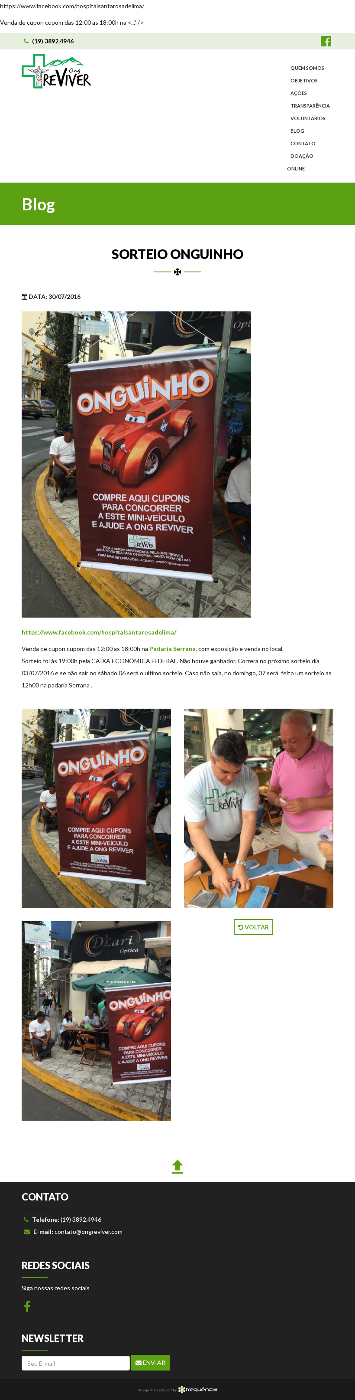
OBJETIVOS (304, 80)
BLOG (297, 131)
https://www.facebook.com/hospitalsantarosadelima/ (99, 632)
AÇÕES (298, 93)
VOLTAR (256, 927)
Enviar (153, 1362)
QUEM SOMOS (307, 68)
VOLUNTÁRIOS (308, 118)
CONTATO (303, 143)
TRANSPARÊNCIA (310, 105)
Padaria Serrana (172, 648)
